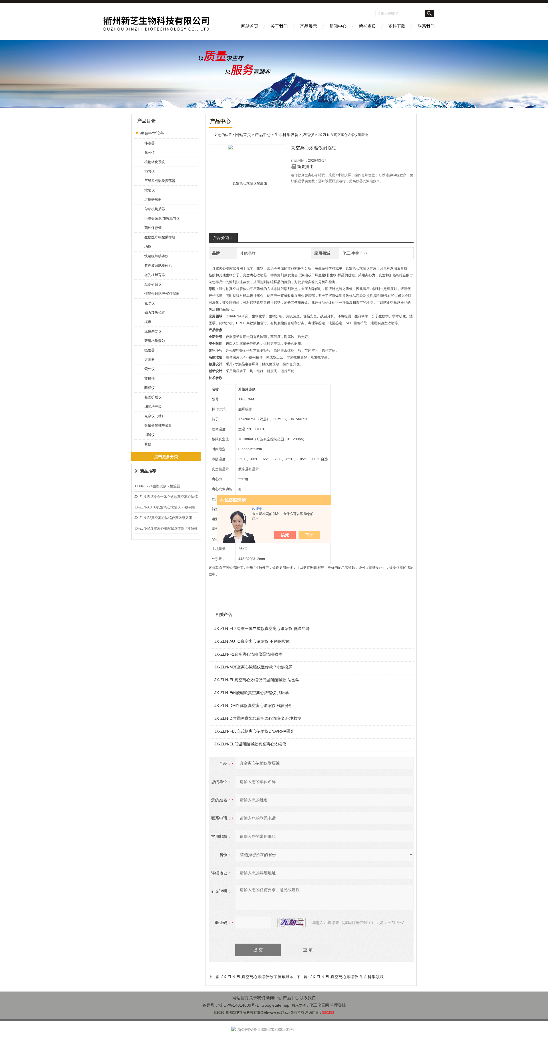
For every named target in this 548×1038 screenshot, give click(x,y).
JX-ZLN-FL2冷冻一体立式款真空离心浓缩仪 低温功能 (262, 628)
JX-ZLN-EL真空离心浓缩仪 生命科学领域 (347, 976)
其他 (147, 444)
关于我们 (279, 26)
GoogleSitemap (275, 1005)
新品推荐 (148, 471)
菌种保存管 (153, 228)
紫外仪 (149, 369)
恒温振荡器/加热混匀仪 (162, 218)
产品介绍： (223, 237)
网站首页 (249, 26)
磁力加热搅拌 (154, 313)
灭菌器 (149, 360)
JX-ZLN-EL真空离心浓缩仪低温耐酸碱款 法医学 (256, 680)
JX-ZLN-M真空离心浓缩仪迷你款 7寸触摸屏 (253, 667)
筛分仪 (149, 153)
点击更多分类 (166, 456)
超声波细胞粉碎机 (158, 265)
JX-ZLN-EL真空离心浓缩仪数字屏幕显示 (257, 976)
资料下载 (396, 26)
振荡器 (149, 350)
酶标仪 (149, 388)
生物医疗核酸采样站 (159, 237)
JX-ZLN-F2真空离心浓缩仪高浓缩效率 (163, 518)
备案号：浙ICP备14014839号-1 (230, 1005)
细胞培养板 (153, 407)
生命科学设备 (152, 133)
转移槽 (149, 378)
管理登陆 (338, 1005)
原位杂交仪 (153, 331)
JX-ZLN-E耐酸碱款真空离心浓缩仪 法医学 (251, 692)
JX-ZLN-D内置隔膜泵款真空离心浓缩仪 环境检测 (257, 718)
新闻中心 (337, 26)
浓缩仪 (149, 190)
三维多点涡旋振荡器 (159, 181)
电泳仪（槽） (154, 416)
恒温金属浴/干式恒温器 (162, 294)
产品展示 (308, 26)
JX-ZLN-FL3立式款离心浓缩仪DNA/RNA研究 (254, 731)
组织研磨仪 (153, 284)
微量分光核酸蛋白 (158, 425)
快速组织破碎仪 (156, 256)
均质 (147, 247)
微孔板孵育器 (154, 275)
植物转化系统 (154, 162)
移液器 (149, 143)
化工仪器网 (319, 1005)
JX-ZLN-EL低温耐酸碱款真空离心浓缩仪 (250, 744)
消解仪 (149, 435)
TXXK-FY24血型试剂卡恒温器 (157, 486)
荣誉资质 (367, 26)
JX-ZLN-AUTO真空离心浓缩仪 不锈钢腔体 (252, 641)
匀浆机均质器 (154, 209)
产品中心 (263, 134)
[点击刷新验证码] (291, 922)
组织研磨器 (153, 200)
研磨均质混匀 (154, 341)
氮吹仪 (149, 303)
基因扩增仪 (153, 397)
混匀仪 (149, 171)
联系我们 (426, 26)
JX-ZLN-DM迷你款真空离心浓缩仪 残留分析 (253, 705)
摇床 (147, 322)
